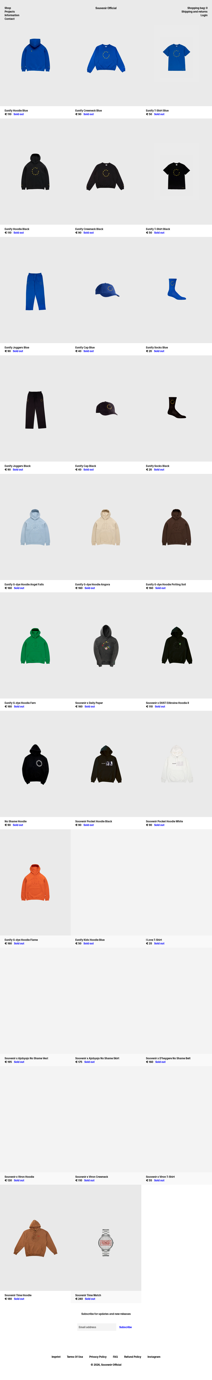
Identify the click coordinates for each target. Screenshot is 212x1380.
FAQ (115, 1356)
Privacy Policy (98, 1356)
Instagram (154, 1356)
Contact (10, 19)
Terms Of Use (75, 1356)
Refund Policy (132, 1356)
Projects (10, 11)
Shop (8, 8)
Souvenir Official (106, 8)
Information (12, 15)
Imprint (56, 1356)
